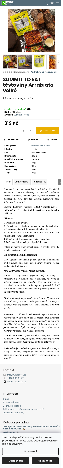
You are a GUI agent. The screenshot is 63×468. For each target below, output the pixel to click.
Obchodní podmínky (13, 412)
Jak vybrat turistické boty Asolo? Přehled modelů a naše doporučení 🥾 (31, 427)
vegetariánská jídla (41, 145)
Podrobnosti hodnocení (43, 72)
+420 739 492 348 (16, 381)
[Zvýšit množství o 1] (30, 130)
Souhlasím (45, 460)
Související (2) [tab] (22, 181)
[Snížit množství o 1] (16, 130)
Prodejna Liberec (11, 402)
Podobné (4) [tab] (39, 181)
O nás (6, 398)
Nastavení (30, 451)
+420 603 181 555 (15, 378)
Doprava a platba (12, 405)
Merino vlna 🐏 (11, 432)
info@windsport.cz (16, 374)
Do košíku (49, 130)
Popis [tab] (8, 181)
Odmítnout (16, 460)
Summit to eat (21, 114)
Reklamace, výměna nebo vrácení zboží (23, 409)
